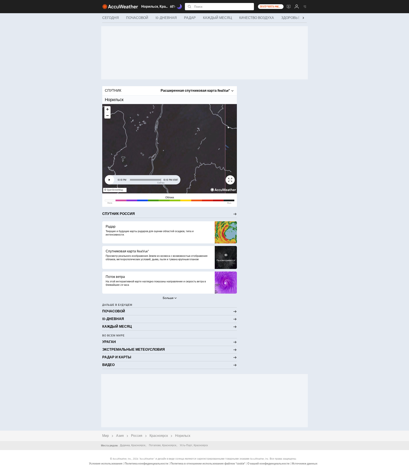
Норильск (182, 436)
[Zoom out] (107, 115)
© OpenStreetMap (113, 189)
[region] (169, 148)
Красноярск (159, 436)
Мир (105, 436)
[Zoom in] (107, 109)
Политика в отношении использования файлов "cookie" (208, 463)
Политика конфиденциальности (147, 463)
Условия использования (106, 463)
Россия (136, 436)
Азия (120, 436)
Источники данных (304, 463)
